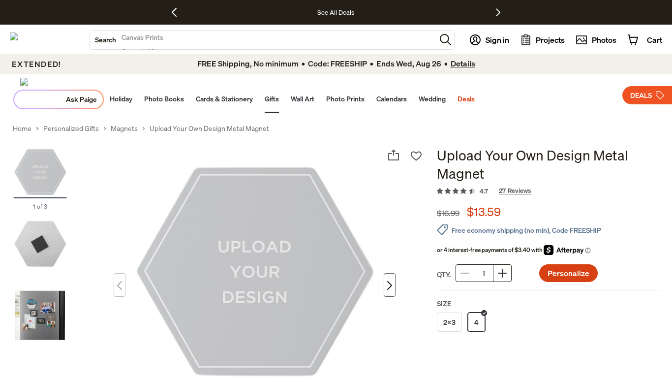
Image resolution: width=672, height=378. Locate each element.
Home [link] (22, 128)
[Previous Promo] (178, 12)
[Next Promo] (498, 12)
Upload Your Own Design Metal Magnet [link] (209, 128)
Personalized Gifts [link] (71, 128)
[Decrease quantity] (465, 273)
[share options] (393, 155)
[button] (445, 39)
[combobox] (263, 40)
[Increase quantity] (502, 273)
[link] (548, 191)
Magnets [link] (124, 128)
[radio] (449, 322)
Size (444, 303)
